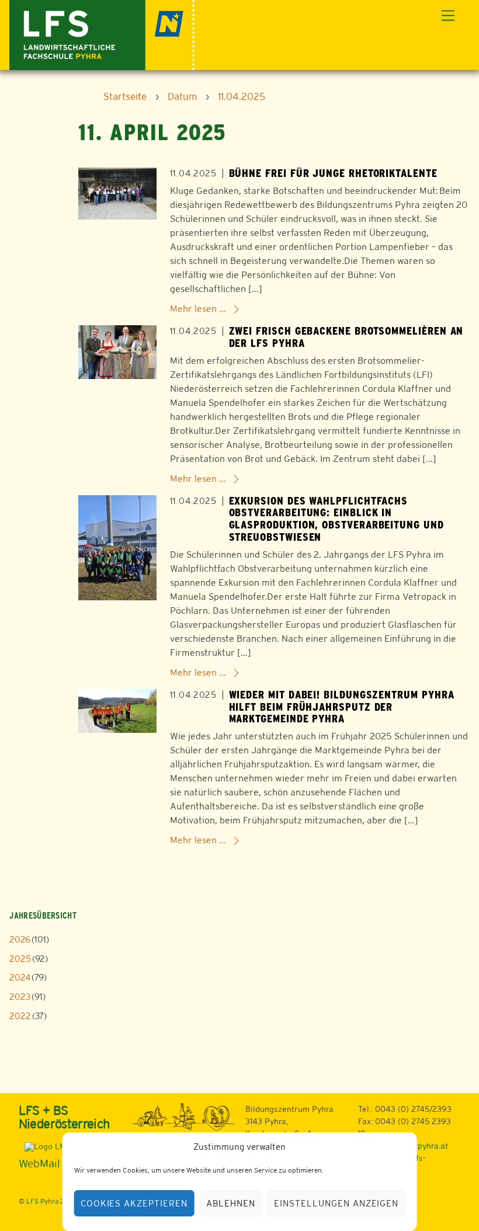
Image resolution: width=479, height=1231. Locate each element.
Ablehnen (230, 1203)
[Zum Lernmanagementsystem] (45, 1146)
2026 (19, 939)
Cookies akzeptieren (134, 1203)
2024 (19, 977)
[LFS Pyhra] (102, 33)
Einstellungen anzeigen (336, 1203)
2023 (19, 997)
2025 (20, 959)
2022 (20, 1016)
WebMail (39, 1163)
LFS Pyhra (42, 1201)
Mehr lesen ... (198, 308)
